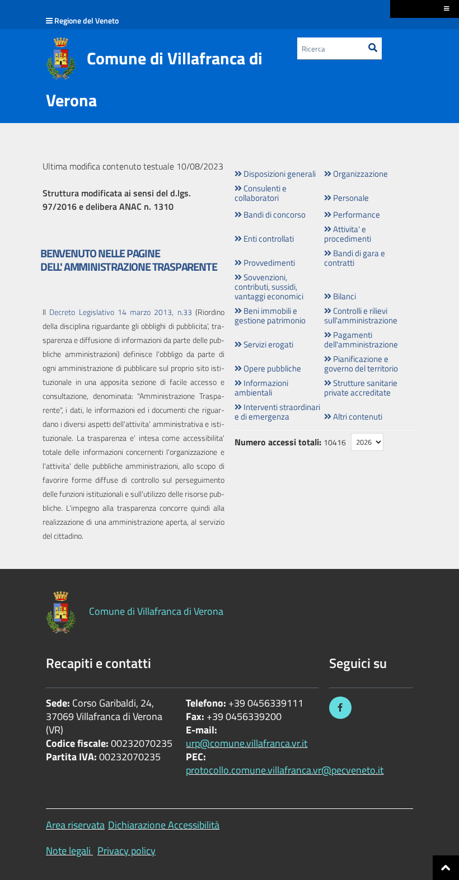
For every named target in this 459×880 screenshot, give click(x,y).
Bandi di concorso (274, 214)
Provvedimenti (268, 262)
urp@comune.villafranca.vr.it (246, 743)
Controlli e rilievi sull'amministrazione (360, 315)
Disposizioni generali (279, 173)
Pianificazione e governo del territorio (361, 363)
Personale (350, 198)
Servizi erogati (267, 344)
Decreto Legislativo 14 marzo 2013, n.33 (120, 312)
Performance (355, 214)
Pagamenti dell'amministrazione (361, 339)
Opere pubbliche (271, 368)
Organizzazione (359, 173)
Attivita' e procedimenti (347, 233)
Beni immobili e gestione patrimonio (270, 315)
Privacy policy (126, 850)
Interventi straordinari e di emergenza (277, 411)
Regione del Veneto (86, 20)
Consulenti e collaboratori (261, 193)
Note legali (68, 850)
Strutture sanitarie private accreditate (360, 387)
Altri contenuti (356, 416)
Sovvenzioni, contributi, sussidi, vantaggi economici (269, 286)
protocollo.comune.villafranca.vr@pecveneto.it (284, 770)
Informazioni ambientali (261, 387)
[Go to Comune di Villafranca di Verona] (61, 58)
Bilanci (343, 296)
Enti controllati (268, 238)
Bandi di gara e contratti (354, 257)
